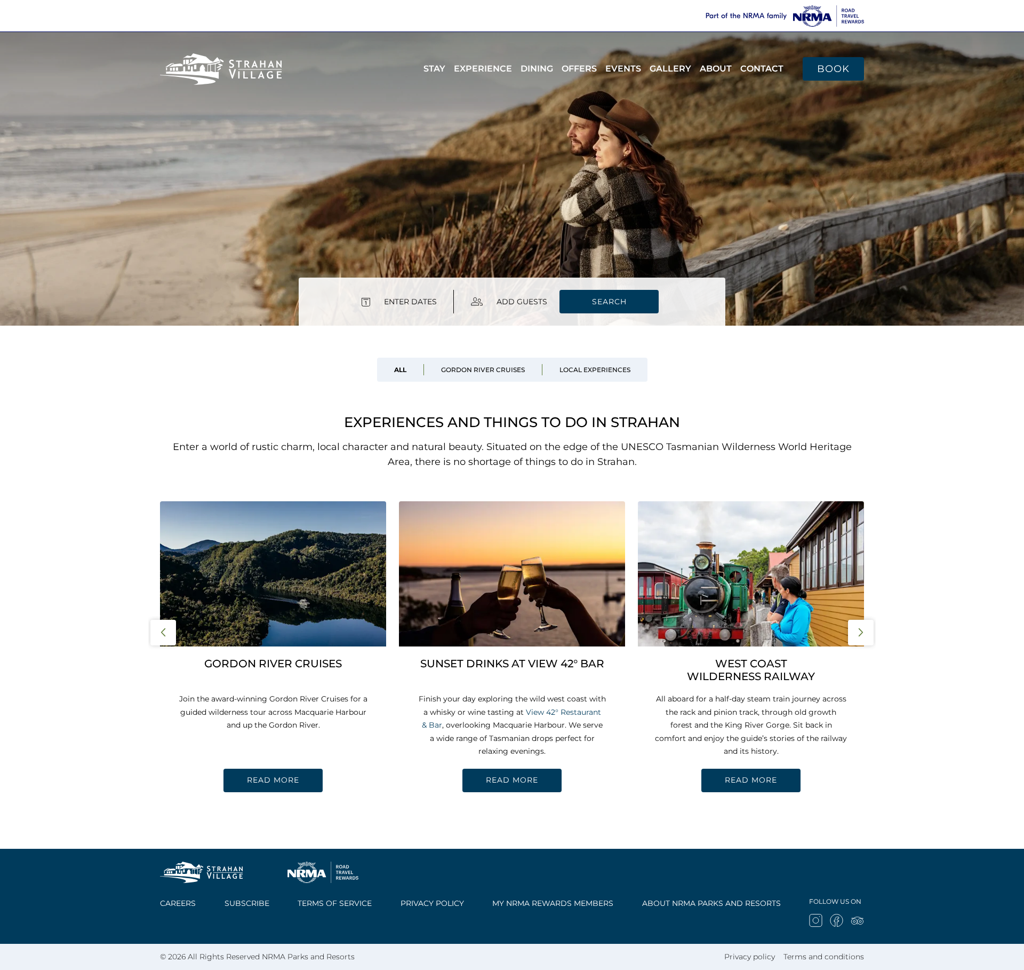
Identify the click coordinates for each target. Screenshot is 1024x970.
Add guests (522, 301)
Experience (483, 69)
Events (623, 69)
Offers (579, 69)
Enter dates (410, 301)
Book (833, 69)
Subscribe (247, 903)
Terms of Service (335, 903)
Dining (537, 69)
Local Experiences (594, 370)
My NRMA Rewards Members (552, 903)
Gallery (670, 69)
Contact (761, 69)
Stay (434, 69)
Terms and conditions (823, 956)
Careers (178, 903)
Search (609, 301)
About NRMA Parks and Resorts (711, 903)
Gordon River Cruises (483, 370)
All (400, 370)
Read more (273, 780)
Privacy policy (432, 903)
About (716, 69)
